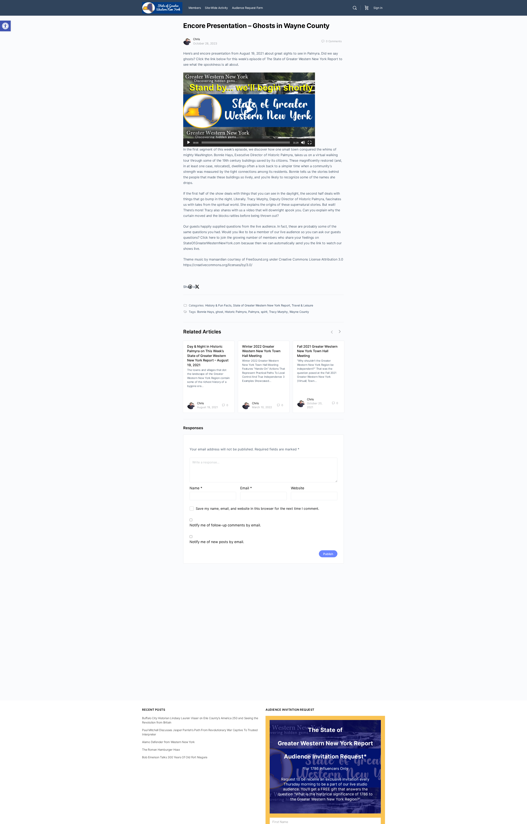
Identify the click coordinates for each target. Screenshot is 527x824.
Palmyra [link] (253, 311)
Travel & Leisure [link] (302, 305)
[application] (249, 109)
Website (297, 488)
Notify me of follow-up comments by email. (225, 525)
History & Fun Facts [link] (218, 305)
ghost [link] (219, 311)
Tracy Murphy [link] (278, 311)
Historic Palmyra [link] (236, 311)
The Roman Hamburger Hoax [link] (161, 749)
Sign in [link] (377, 7)
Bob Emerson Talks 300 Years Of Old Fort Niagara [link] (174, 757)
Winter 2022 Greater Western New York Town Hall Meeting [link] (261, 351)
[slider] (246, 142)
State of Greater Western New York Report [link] (261, 305)
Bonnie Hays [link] (205, 311)
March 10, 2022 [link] (262, 407)
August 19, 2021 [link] (207, 407)
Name (196, 488)
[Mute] (303, 142)
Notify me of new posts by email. (217, 542)
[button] (249, 109)
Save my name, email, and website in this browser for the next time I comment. (257, 508)
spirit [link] (264, 311)
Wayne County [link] (299, 311)
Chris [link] (196, 39)
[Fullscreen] (310, 142)
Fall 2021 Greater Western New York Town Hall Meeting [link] (317, 351)
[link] (5, 26)
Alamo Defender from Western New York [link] (168, 742)
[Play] (189, 142)
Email (246, 488)
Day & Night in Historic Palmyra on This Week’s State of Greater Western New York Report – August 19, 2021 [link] (208, 355)
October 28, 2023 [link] (205, 43)
